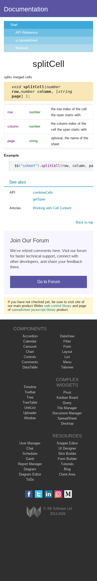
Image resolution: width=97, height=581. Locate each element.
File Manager (67, 408)
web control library (57, 306)
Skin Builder (67, 454)
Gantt (30, 459)
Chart (30, 352)
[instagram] (58, 494)
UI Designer (67, 448)
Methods (22, 48)
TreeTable (30, 402)
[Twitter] (39, 494)
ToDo (30, 479)
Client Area (67, 474)
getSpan (39, 199)
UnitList (30, 408)
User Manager (29, 443)
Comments (30, 362)
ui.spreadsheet (27, 40)
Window (30, 418)
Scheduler (30, 454)
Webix (34, 512)
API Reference (27, 32)
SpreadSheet (67, 418)
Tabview (67, 367)
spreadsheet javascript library (34, 310)
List (67, 357)
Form (67, 346)
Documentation (26, 9)
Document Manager (67, 413)
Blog (67, 469)
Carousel (29, 346)
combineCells (43, 192)
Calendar (29, 341)
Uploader (29, 413)
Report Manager (30, 464)
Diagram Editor (30, 474)
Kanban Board (67, 398)
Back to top (84, 222)
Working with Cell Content (52, 208)
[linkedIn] (48, 494)
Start (14, 25)
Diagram (30, 469)
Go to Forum (48, 281)
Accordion (30, 336)
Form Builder (67, 459)
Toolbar (30, 392)
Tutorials (67, 464)
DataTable (30, 367)
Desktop (67, 423)
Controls (30, 357)
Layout (67, 352)
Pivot (67, 392)
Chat (29, 448)
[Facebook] (29, 494)
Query (67, 403)
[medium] (68, 494)
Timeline (30, 387)
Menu (67, 362)
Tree (30, 397)
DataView (67, 336)
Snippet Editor (67, 443)
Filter (67, 341)
